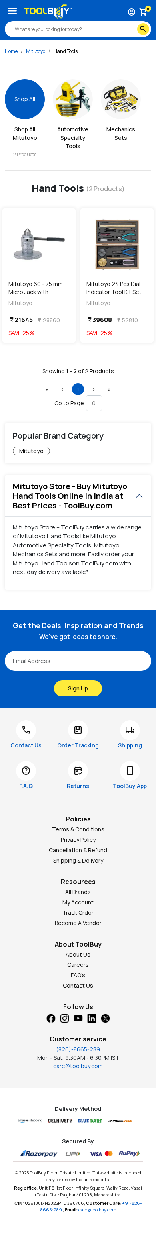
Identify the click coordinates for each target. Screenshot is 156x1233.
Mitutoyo (35, 51)
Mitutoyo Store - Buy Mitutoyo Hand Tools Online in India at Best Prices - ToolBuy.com (70, 496)
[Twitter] (105, 1017)
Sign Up (78, 688)
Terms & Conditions (78, 829)
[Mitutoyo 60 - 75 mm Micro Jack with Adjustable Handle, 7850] (39, 244)
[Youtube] (78, 1017)
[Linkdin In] (91, 1017)
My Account (78, 902)
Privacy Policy (78, 839)
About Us (78, 954)
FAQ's (78, 975)
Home (11, 51)
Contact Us (78, 985)
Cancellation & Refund (78, 850)
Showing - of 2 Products (78, 371)
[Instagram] (64, 1017)
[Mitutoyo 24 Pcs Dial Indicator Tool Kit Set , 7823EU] (117, 244)
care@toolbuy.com (78, 1066)
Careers (78, 964)
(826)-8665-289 (78, 1049)
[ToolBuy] (48, 11)
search (143, 29)
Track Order (78, 912)
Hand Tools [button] (66, 51)
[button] (47, 389)
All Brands (78, 892)
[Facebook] (51, 1017)
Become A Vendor (78, 923)
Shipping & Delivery (78, 860)
